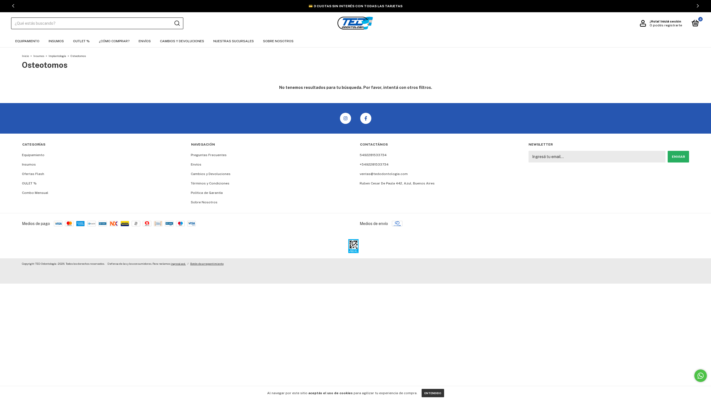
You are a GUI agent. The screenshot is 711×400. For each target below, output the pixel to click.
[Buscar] (176, 23)
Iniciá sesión (670, 21)
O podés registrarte (666, 25)
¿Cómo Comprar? (114, 41)
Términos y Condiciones (210, 183)
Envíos (145, 41)
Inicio (25, 56)
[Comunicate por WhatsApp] (700, 375)
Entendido (432, 393)
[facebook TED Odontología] (365, 118)
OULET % (29, 183)
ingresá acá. (178, 263)
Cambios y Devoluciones (182, 41)
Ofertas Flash (33, 174)
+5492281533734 (374, 164)
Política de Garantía (207, 193)
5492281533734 (373, 155)
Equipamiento (27, 41)
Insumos (56, 41)
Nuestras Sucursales (233, 41)
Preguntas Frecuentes (209, 155)
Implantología (57, 56)
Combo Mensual (35, 193)
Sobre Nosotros (278, 41)
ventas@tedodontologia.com (384, 174)
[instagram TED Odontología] (345, 118)
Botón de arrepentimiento (207, 263)
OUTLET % (81, 41)
